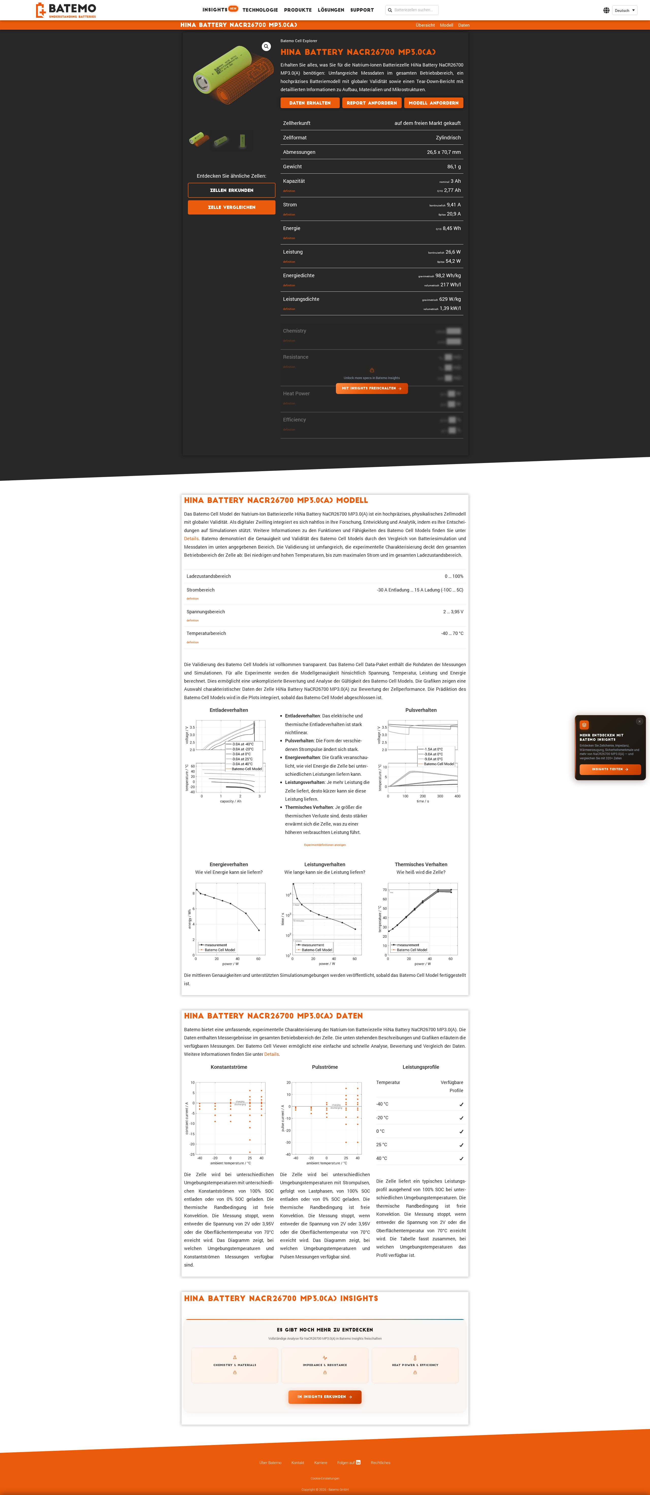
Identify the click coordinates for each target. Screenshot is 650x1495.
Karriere (320, 1462)
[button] (625, 10)
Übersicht (425, 25)
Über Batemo (270, 1462)
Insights (220, 10)
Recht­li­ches (381, 1462)
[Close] (639, 721)
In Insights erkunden (322, 1397)
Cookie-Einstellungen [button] (325, 1478)
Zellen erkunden (231, 191)
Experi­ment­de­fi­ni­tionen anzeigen (325, 845)
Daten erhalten (310, 103)
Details (191, 538)
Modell (446, 25)
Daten (464, 25)
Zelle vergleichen (231, 208)
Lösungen (331, 10)
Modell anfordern (434, 103)
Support (362, 10)
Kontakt (297, 1462)
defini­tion (289, 191)
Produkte (298, 10)
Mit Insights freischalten (369, 388)
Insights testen (607, 769)
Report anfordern (372, 103)
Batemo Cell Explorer (299, 40)
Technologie (260, 10)
